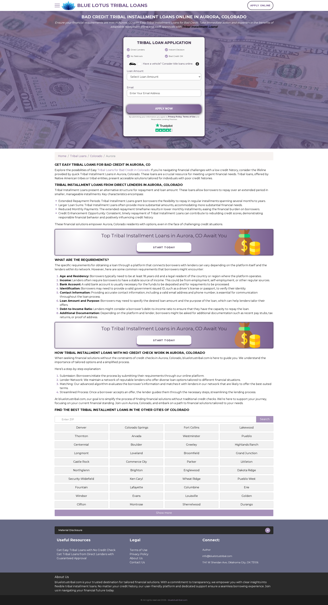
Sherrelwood (192, 504)
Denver (81, 427)
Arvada (136, 436)
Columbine (191, 487)
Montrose (136, 504)
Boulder (136, 444)
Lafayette (136, 487)
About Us (136, 558)
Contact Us (137, 562)
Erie (246, 487)
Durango (247, 504)
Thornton (81, 436)
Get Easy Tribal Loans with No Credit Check (86, 550)
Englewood (192, 470)
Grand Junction (246, 453)
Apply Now (164, 108)
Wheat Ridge (191, 478)
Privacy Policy (175, 117)
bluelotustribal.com (177, 600)
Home (62, 156)
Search (265, 419)
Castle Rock (81, 461)
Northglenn (81, 470)
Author (206, 549)
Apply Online (260, 5)
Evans (136, 496)
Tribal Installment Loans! (200, 26)
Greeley (191, 444)
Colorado (96, 156)
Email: (130, 87)
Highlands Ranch (246, 444)
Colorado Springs (136, 427)
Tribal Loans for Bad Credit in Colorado (123, 170)
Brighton (136, 470)
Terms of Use (189, 117)
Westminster (191, 436)
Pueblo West (247, 478)
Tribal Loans (78, 156)
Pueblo (247, 436)
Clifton (81, 504)
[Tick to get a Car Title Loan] (197, 64)
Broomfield (191, 453)
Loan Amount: (135, 71)
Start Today (164, 247)
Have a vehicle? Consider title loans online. (168, 63)
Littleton (246, 461)
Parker (191, 461)
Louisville (191, 496)
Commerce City (136, 461)
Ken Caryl (136, 478)
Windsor (81, 496)
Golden (247, 496)
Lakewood (247, 427)
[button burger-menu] (57, 5)
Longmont (81, 453)
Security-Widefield (81, 478)
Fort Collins (191, 427)
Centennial (81, 444)
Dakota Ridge (246, 470)
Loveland (136, 453)
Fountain (81, 487)
